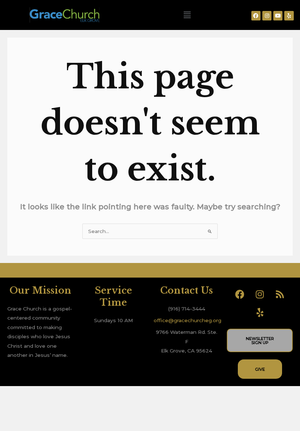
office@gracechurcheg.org (187, 320)
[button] (187, 15)
